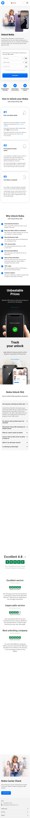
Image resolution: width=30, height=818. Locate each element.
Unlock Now (15, 75)
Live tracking (14, 359)
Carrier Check (6, 793)
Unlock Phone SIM (2, 2)
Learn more (14, 307)
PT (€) (14, 3)
